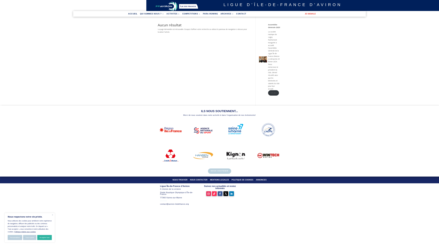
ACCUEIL (133, 14)
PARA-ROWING (210, 14)
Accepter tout (45, 237)
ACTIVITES (171, 14)
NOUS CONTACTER (198, 180)
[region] (30, 227)
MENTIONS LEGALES (219, 180)
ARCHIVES (226, 14)
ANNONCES (261, 180)
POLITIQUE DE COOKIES (242, 180)
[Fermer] (52, 214)
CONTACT (241, 14)
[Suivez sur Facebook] (220, 193)
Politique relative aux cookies (25, 232)
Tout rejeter (29, 237)
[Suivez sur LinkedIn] (231, 193)
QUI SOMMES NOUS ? (151, 14)
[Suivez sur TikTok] (214, 193)
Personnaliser (15, 237)
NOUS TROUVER (180, 180)
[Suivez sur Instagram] (208, 193)
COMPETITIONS (190, 14)
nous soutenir (219, 171)
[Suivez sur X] (226, 193)
